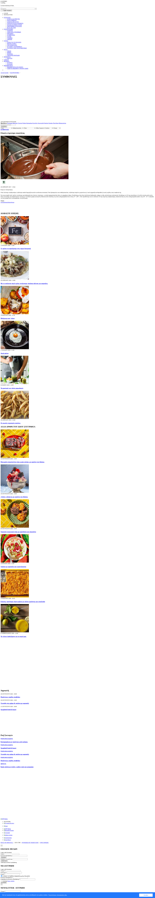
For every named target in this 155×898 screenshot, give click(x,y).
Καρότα (46, 123)
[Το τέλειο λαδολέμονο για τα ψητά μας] (15, 632)
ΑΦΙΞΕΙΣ (9, 39)
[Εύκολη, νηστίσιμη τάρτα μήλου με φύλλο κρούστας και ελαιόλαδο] (15, 597)
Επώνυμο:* (4, 872)
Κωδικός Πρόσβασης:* (7, 877)
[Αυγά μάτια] (15, 348)
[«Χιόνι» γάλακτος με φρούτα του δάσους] (15, 492)
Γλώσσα (20, 123)
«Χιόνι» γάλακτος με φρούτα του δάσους (14, 497)
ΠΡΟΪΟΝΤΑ (7, 57)
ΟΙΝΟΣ (9, 51)
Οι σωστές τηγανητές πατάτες (10, 423)
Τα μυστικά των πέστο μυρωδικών (12, 388)
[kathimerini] (7, 829)
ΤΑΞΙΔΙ (9, 36)
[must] (6, 826)
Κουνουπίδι (41, 123)
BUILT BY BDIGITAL (7, 842)
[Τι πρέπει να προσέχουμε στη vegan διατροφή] (15, 244)
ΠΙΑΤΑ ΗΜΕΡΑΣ (11, 20)
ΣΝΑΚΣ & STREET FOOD (14, 24)
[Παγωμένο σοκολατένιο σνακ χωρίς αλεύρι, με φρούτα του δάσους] (15, 457)
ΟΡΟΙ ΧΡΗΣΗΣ (44, 842)
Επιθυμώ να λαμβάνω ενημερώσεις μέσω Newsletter (16, 876)
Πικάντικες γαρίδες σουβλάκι (10, 697)
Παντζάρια (55, 123)
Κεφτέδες (35, 123)
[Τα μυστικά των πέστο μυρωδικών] (15, 383)
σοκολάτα (7, 202)
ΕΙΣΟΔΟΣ (3, 857)
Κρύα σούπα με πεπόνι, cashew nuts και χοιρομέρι (17, 767)
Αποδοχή (8, 881)
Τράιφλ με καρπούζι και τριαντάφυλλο (13, 567)
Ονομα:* (3, 871)
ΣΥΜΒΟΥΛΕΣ (11, 35)
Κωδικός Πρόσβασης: (6, 855)
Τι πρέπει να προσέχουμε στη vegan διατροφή (16, 248)
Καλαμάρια (29, 123)
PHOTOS (9, 58)
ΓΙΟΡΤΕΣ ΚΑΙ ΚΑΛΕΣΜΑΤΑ (15, 23)
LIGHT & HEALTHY (13, 22)
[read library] (7, 840)
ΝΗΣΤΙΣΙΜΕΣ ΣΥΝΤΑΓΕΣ (14, 26)
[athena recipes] (8, 835)
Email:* (3, 874)
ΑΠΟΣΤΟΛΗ (4, 861)
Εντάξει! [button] (146, 895)
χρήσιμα (12, 202)
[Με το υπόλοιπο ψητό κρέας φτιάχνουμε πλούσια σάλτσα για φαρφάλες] (15, 279)
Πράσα (24, 123)
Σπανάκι (51, 123)
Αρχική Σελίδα (4, 72)
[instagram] (1, 7)
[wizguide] (7, 832)
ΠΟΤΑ (6, 49)
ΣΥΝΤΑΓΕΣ (7, 17)
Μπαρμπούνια (62, 123)
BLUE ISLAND (11, 27)
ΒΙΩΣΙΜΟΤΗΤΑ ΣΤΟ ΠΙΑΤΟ (15, 67)
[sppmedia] (4, 819)
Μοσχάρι (15, 123)
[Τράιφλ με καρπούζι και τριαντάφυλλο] (15, 562)
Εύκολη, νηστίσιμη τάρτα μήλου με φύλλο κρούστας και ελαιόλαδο (23, 601)
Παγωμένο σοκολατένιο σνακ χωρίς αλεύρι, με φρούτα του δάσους (22, 462)
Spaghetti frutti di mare (8, 709)
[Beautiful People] (9, 830)
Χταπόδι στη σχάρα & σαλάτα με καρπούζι (15, 703)
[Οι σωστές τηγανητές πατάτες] (15, 418)
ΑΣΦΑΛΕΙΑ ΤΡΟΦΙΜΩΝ (14, 32)
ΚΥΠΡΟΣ (9, 62)
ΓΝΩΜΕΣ (9, 38)
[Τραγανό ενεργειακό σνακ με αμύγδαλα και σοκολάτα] (15, 527)
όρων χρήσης (11, 881)
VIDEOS (6, 59)
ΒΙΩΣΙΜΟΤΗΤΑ (8, 65)
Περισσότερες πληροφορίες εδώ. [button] (57, 895)
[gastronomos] (8, 837)
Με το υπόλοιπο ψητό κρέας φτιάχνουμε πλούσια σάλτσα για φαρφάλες (24, 283)
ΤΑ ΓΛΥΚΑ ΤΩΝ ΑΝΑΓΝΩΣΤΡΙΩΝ (17, 48)
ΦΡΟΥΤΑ (3, 763)
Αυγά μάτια (4, 353)
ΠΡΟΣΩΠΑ (10, 33)
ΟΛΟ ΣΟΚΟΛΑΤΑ (12, 45)
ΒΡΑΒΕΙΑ (6, 61)
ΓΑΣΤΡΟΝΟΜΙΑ (8, 29)
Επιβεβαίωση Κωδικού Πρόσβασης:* (10, 879)
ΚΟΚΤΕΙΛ (10, 54)
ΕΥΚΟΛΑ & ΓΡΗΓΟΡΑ (13, 19)
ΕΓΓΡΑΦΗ (3, 882)
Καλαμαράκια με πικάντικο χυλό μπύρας (14, 742)
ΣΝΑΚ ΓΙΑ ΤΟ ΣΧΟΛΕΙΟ (14, 42)
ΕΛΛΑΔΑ (10, 64)
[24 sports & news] (9, 823)
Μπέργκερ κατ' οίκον (8, 318)
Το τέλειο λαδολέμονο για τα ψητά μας (13, 636)
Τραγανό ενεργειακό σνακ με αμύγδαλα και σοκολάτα (18, 532)
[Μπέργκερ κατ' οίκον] (15, 313)
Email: (2, 854)
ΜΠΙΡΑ (9, 52)
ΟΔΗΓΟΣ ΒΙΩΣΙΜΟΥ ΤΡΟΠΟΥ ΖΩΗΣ (17, 68)
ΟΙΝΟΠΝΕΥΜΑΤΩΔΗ (13, 55)
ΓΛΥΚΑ (6, 41)
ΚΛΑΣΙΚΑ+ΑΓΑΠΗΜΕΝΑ (14, 46)
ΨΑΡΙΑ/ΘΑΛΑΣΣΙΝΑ (7, 738)
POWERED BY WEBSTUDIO (30, 842)
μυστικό (3, 202)
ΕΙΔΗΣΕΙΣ (10, 30)
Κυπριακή (9, 123)
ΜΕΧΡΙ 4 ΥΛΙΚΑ (11, 43)
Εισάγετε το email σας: (6, 859)
